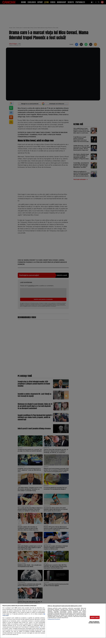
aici (39, 626)
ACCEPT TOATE (95, 617)
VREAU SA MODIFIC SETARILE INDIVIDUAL (94, 622)
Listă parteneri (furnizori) (54, 619)
